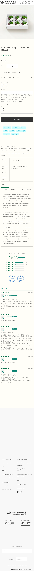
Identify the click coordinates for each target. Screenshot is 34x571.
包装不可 (12, 131)
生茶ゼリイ (7, 134)
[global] (29, 2)
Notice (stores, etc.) (22, 459)
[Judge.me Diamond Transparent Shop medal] (20, 279)
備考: (3, 184)
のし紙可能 (16, 127)
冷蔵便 (5, 131)
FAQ (3, 467)
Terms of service (6, 489)
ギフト (23, 127)
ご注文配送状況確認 (7, 474)
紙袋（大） (15, 134)
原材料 (5, 189)
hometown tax (21, 488)
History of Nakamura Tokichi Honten (22, 470)
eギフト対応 (7, 127)
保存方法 (28, 189)
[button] (20, 2)
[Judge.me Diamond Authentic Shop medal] (12, 279)
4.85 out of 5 (21, 257)
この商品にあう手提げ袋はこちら (11, 72)
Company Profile (21, 484)
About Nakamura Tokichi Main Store (24, 464)
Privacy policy (6, 486)
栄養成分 (13, 189)
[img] (5, 293)
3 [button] (17, 388)
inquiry (4, 470)
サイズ (21, 189)
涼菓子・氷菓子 (21, 131)
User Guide (5, 463)
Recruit (19, 480)
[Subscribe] (30, 551)
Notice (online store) (7, 459)
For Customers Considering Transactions (24, 475)
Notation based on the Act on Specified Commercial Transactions (9, 480)
